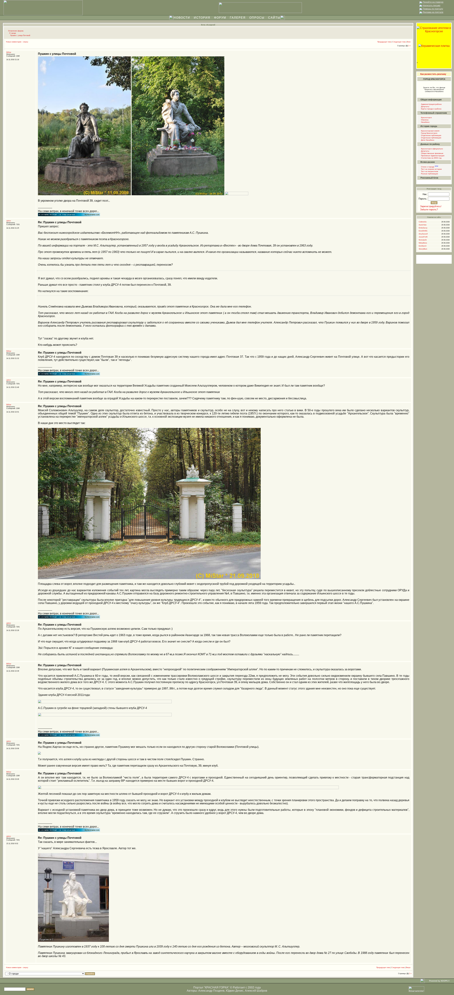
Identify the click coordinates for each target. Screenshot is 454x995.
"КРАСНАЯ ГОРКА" (216, 987)
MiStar (8, 52)
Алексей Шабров (256, 990)
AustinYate (423, 225)
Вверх (408, 967)
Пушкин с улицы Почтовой (20, 35)
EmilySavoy (423, 228)
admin (8, 221)
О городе (12, 33)
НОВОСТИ (182, 17)
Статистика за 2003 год (430, 158)
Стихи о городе (429, 167)
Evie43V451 (423, 231)
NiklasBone (423, 243)
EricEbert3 (422, 246)
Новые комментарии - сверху (17, 42)
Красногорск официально (431, 149)
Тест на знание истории (431, 169)
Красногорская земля (429, 131)
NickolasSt (423, 240)
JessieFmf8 (423, 237)
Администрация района (431, 104)
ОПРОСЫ (256, 17)
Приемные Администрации (432, 156)
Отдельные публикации (430, 135)
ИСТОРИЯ (202, 17)
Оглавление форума (15, 31)
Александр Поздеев (211, 990)
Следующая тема (399, 42)
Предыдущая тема (384, 42)
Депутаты (424, 106)
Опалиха (424, 120)
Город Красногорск (428, 133)
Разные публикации (429, 174)
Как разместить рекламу (433, 74)
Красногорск (426, 117)
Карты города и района (430, 109)
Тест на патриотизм (429, 171)
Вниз (409, 42)
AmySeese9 (423, 234)
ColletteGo (423, 222)
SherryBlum (423, 249)
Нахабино (425, 122)
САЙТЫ (274, 17)
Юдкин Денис (234, 990)
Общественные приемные (431, 153)
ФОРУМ (220, 17)
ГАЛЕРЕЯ (238, 17)
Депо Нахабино (427, 140)
